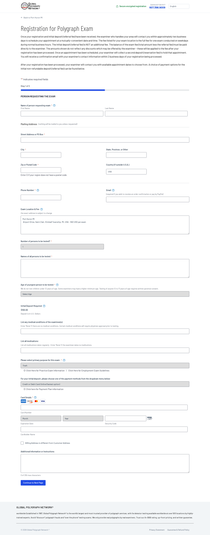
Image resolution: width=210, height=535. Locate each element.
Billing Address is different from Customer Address (47, 443)
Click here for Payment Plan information (44, 389)
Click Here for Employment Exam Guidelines (88, 370)
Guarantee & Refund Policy (178, 530)
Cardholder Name (28, 434)
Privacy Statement (157, 530)
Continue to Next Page (33, 482)
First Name (25, 108)
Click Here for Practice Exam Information (45, 370)
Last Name (109, 108)
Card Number (26, 412)
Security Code (110, 423)
